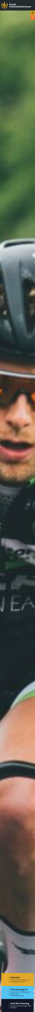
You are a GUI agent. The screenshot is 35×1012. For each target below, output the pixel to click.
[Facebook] (32, 17)
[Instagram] (32, 13)
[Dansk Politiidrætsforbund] (16, 5)
